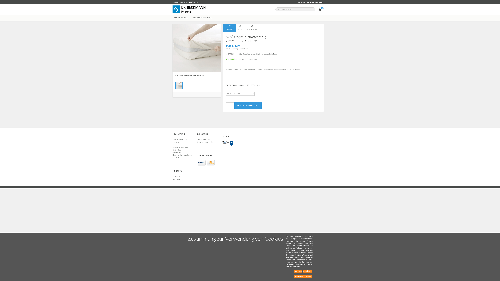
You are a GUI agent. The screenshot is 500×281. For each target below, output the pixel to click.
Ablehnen (298, 271)
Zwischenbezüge (203, 139)
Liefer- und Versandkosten (182, 155)
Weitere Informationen (303, 276)
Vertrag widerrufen (180, 139)
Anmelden (319, 2)
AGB (174, 145)
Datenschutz (177, 152)
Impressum (177, 142)
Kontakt (176, 158)
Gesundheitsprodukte (205, 142)
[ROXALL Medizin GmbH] (227, 143)
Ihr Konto (301, 2)
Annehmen (307, 271)
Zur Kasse (310, 2)
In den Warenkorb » (249, 106)
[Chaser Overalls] (179, 85)
